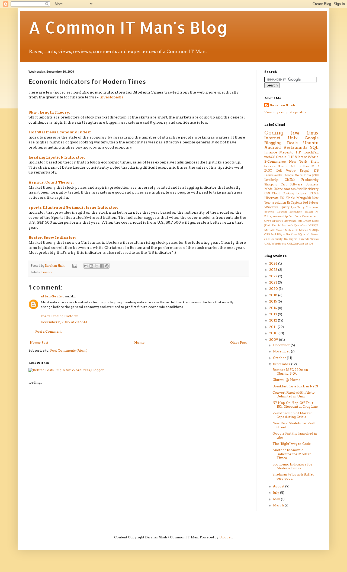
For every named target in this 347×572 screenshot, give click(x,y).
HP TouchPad (307, 152)
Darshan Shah (282, 105)
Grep (267, 220)
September (282, 364)
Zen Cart (298, 243)
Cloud (276, 193)
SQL (314, 147)
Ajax (293, 207)
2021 (273, 282)
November (282, 351)
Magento (286, 152)
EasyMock (296, 211)
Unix (293, 138)
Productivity (310, 180)
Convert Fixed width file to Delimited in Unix (293, 394)
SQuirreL (304, 234)
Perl (273, 234)
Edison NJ (312, 211)
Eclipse (301, 193)
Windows (271, 207)
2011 (273, 327)
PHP (290, 157)
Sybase (314, 202)
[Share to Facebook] (101, 266)
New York (298, 161)
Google (312, 138)
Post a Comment (48, 331)
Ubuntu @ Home (286, 380)
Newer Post (39, 342)
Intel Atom (304, 220)
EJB (316, 170)
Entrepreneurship (276, 216)
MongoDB (303, 198)
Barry (301, 207)
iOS (311, 243)
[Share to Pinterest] (107, 266)
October (280, 358)
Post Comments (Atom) (69, 350)
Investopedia (111, 97)
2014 (273, 308)
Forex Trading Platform (59, 316)
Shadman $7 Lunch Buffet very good (293, 476)
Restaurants (295, 147)
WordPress (278, 243)
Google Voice (293, 175)
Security (277, 238)
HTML (314, 193)
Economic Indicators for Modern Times (292, 466)
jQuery (285, 207)
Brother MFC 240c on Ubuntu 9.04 (290, 371)
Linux (313, 133)
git (306, 243)
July (276, 492)
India (307, 175)
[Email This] (86, 266)
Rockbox (291, 234)
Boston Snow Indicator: (52, 237)
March (279, 505)
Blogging (272, 142)
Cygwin (282, 211)
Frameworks (273, 175)
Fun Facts (295, 216)
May (277, 499)
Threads (304, 238)
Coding (273, 133)
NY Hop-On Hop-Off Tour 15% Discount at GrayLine (295, 405)
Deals (292, 142)
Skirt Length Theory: (49, 112)
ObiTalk (290, 180)
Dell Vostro (285, 170)
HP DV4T (277, 220)
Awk (299, 189)
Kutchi (276, 225)
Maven (280, 230)
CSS (267, 193)
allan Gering (53, 296)
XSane (278, 189)
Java (295, 133)
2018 (273, 295)
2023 (273, 270)
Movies (303, 230)
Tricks (314, 238)
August (279, 486)
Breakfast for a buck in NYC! (295, 386)
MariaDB (269, 230)
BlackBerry (311, 189)
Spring (283, 166)
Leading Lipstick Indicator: (56, 157)
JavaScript (271, 180)
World (313, 157)
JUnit (267, 225)
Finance (47, 272)
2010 (273, 333)
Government (310, 216)
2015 (273, 301)
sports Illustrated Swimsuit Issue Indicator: (73, 207)
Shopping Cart (275, 184)
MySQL (314, 230)
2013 (273, 314)
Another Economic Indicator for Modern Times (291, 454)
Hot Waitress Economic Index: (59, 132)
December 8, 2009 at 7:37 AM (64, 322)
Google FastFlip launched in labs (294, 435)
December (282, 345)
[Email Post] (74, 266)
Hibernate (271, 198)
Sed (305, 202)
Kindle (290, 198)
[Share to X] (96, 266)
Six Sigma (290, 238)
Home (139, 342)
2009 (274, 340)
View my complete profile (285, 112)
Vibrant (301, 157)
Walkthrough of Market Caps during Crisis (292, 415)
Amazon (290, 189)
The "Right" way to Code (291, 444)
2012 (273, 320)
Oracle (281, 157)
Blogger (225, 537)
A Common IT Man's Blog (128, 27)
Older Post (238, 342)
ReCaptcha (294, 202)
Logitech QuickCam (294, 225)
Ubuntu (311, 142)
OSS (267, 234)
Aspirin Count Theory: (50, 182)
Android (272, 147)
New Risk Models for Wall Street (293, 425)
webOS (269, 157)
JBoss (315, 220)
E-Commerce (275, 161)
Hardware (290, 220)
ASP (293, 166)
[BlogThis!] (91, 266)
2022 (273, 276)
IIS (282, 198)
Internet (272, 138)
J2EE (315, 175)
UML (267, 243)
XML (290, 243)
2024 (273, 263)
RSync (281, 234)
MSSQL (314, 225)
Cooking (288, 193)
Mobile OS (291, 230)
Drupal (304, 170)
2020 (274, 289)
